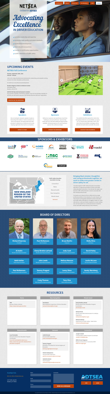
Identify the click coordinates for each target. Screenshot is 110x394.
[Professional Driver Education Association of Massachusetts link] (98, 156)
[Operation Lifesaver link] (83, 156)
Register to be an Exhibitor (87, 129)
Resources (74, 3)
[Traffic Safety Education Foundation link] (61, 165)
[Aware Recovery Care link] (51, 147)
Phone (31, 384)
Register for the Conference (16, 100)
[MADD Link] (95, 147)
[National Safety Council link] (52, 156)
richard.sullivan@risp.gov (82, 323)
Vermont (55, 199)
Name (31, 372)
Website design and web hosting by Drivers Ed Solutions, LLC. (63, 392)
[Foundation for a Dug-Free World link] (77, 147)
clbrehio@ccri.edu (80, 307)
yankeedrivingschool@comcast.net (51, 362)
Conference (59, 3)
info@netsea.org (19, 376)
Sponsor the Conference (55, 129)
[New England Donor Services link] (67, 156)
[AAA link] (24, 147)
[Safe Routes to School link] (22, 156)
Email (31, 378)
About (67, 3)
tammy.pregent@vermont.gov (50, 348)
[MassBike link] (10, 156)
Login (99, 3)
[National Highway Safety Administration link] (36, 156)
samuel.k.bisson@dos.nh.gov (50, 306)
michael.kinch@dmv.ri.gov (82, 317)
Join (92, 3)
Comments (55, 372)
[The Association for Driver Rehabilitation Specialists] (37, 147)
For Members (84, 3)
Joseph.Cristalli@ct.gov (82, 337)
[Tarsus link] (48, 165)
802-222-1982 (10, 376)
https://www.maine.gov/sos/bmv (18, 306)
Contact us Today (22, 129)
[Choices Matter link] (62, 147)
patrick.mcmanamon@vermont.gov (52, 356)
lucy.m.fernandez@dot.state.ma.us (18, 340)
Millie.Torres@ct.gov (81, 343)
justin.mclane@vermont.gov (50, 338)
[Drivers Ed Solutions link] (12, 147)
